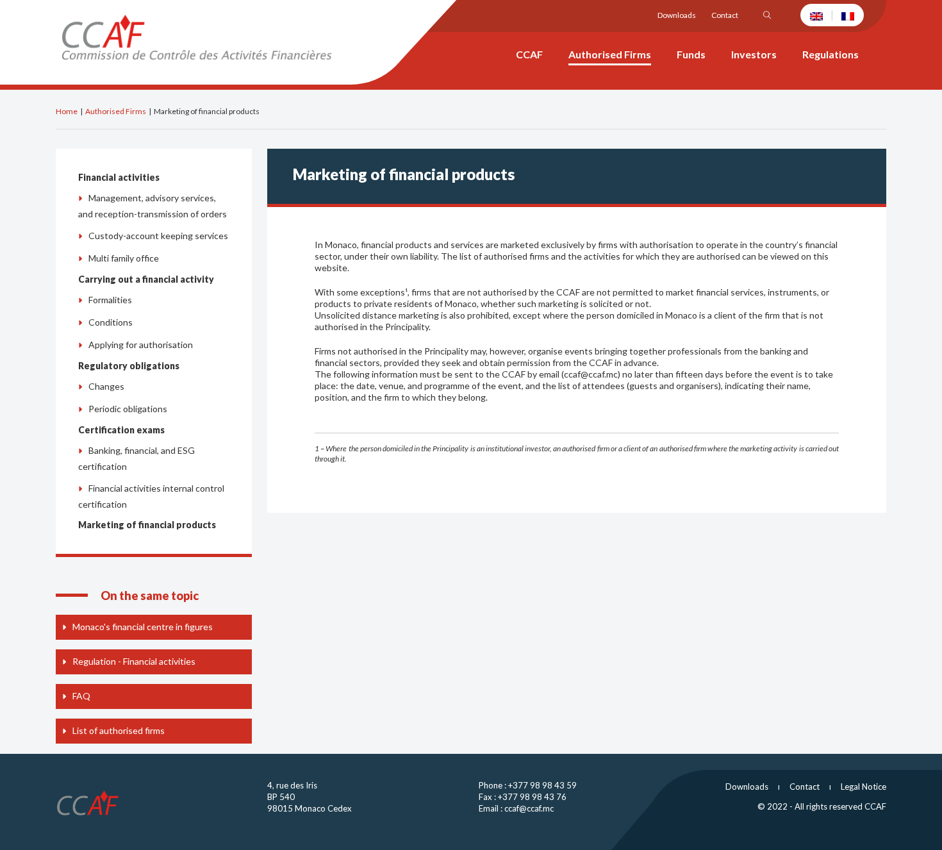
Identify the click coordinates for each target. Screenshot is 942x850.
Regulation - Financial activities (133, 661)
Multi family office (123, 258)
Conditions (110, 322)
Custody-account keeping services (158, 235)
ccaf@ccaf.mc (529, 808)
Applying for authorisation (140, 344)
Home (67, 111)
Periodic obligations (127, 408)
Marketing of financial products (147, 524)
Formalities (110, 299)
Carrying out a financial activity (146, 279)
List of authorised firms (118, 730)
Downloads (676, 15)
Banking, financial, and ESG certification (136, 458)
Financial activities (119, 177)
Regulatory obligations (128, 365)
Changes (106, 386)
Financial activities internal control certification (151, 496)
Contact (724, 15)
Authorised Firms (115, 111)
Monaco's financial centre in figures (142, 626)
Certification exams (121, 429)
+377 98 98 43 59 (542, 785)
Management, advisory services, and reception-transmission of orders (152, 205)
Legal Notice (863, 786)
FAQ (81, 695)
